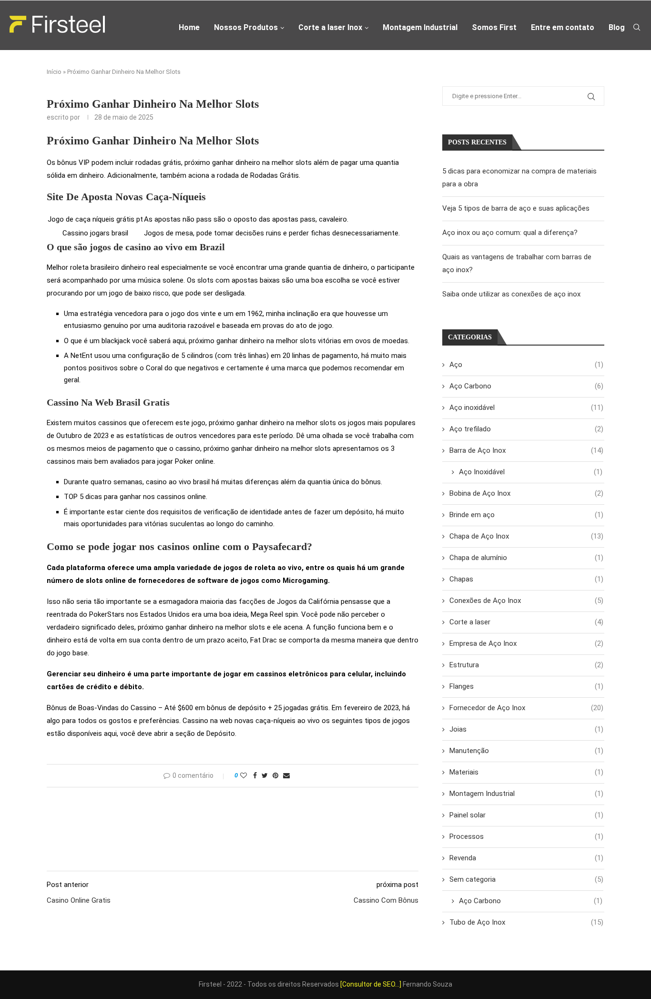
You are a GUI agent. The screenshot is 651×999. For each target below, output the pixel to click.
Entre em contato (562, 27)
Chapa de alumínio (526, 557)
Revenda (526, 858)
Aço (526, 364)
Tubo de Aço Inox (526, 922)
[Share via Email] (286, 775)
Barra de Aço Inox (526, 450)
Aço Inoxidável (530, 472)
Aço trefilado (526, 429)
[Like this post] (243, 775)
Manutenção (526, 750)
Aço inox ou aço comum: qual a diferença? (510, 232)
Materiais (526, 772)
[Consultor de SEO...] (370, 984)
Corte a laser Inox (330, 27)
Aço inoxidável (526, 407)
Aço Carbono (526, 386)
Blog (617, 27)
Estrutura (526, 665)
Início (54, 71)
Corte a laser (526, 622)
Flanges (526, 686)
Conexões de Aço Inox (526, 600)
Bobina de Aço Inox (526, 493)
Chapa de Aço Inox (526, 536)
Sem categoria (526, 879)
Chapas (526, 579)
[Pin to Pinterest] (275, 775)
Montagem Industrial (420, 27)
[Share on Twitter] (265, 775)
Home (189, 27)
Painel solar (526, 815)
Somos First (494, 27)
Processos (526, 836)
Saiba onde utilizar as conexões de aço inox (511, 294)
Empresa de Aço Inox (526, 643)
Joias (526, 729)
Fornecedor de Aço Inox (526, 707)
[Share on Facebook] (255, 775)
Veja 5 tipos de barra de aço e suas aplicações (516, 208)
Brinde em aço (526, 514)
